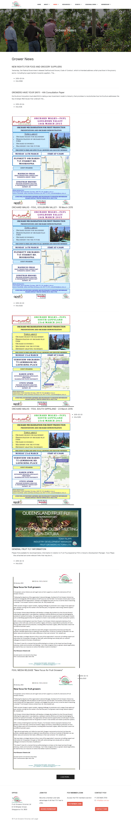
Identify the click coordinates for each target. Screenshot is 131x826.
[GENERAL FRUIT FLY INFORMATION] (46, 527)
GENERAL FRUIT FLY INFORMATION (29, 549)
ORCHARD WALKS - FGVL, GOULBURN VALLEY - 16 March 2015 (42, 207)
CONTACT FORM (101, 809)
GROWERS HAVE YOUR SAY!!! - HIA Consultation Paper (38, 92)
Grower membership (48, 809)
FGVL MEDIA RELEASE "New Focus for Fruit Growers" (37, 670)
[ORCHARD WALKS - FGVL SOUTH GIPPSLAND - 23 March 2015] (43, 360)
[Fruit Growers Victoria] (16, 4)
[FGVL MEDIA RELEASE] (46, 620)
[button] (47, 4)
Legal (36, 819)
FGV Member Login (74, 804)
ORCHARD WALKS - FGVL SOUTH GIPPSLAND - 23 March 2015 (42, 409)
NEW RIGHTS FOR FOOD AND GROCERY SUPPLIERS (37, 67)
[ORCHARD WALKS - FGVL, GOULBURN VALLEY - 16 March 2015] (41, 160)
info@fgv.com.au (103, 800)
